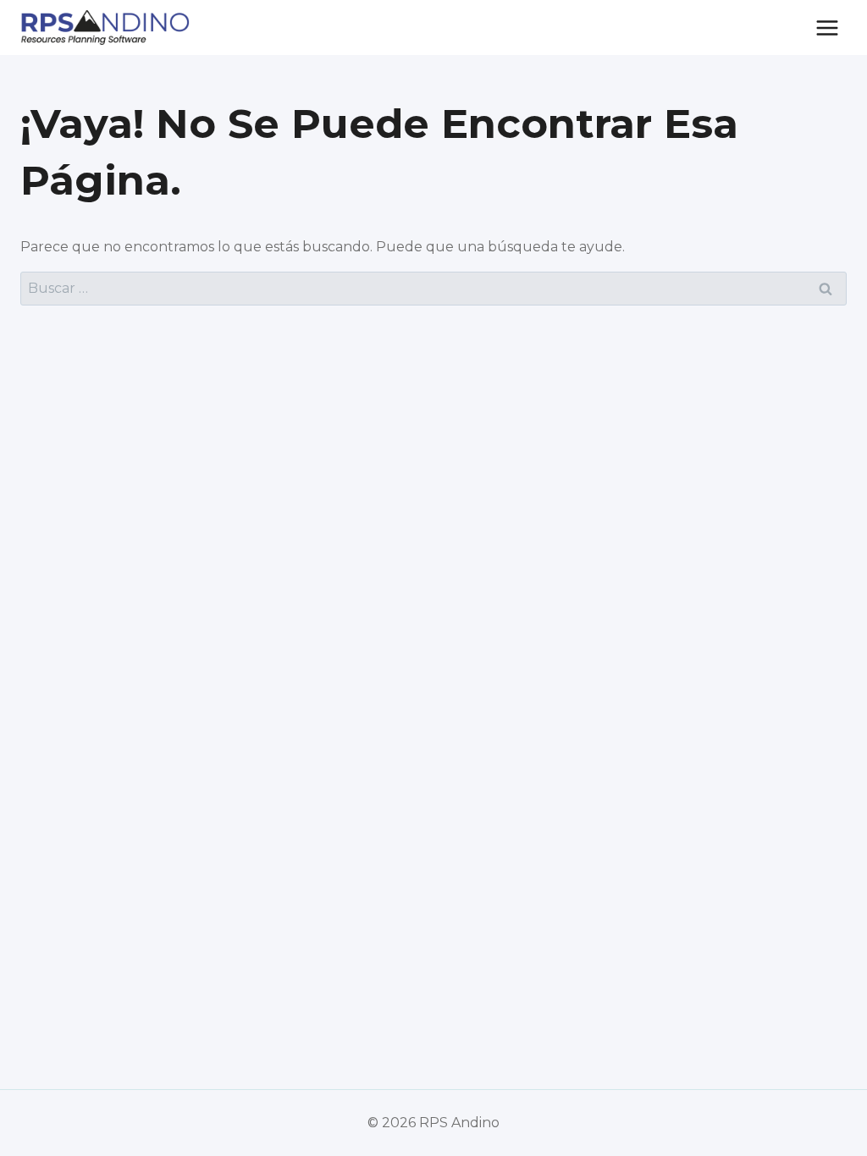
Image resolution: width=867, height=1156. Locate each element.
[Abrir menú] (827, 27)
